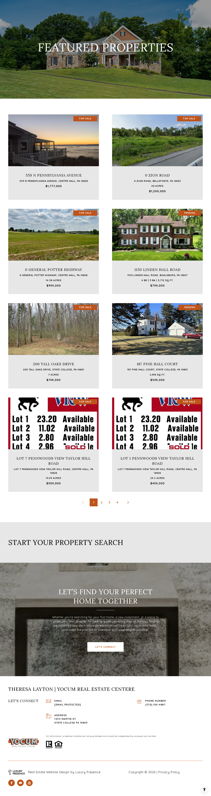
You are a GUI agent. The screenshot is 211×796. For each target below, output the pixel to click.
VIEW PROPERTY (53, 155)
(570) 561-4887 (155, 704)
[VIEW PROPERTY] (53, 152)
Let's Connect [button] (105, 646)
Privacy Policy (169, 772)
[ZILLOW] (29, 783)
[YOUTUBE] (20, 783)
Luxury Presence (88, 772)
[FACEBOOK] (11, 783)
